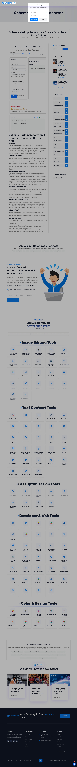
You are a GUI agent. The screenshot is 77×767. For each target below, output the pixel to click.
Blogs (72, 3)
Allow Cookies (33, 12)
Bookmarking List (40, 3)
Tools (66, 3)
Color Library (25, 3)
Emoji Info (48, 3)
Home (19, 3)
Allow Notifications (34, 15)
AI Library (33, 3)
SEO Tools (61, 3)
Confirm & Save (33, 19)
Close (43, 19)
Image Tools (55, 3)
